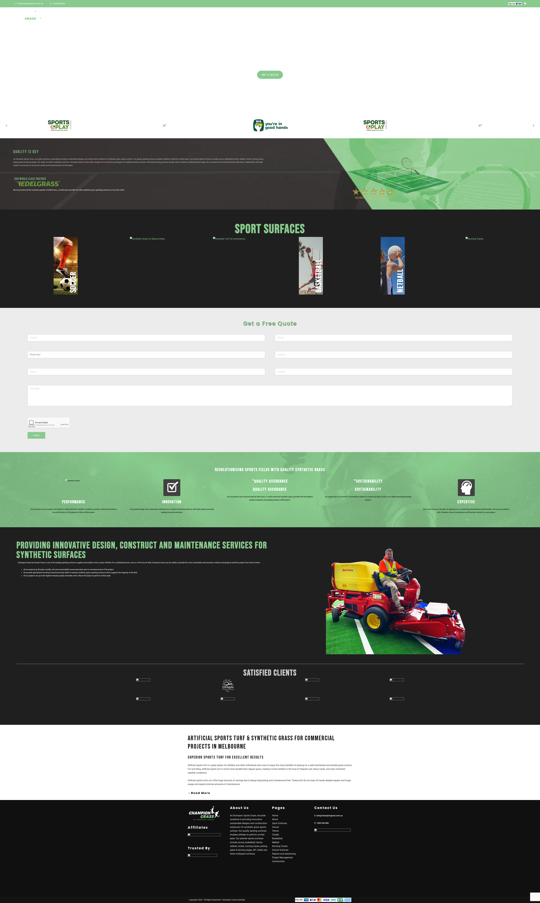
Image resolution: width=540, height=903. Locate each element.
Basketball (277, 838)
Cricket (275, 834)
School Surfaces (293, 16)
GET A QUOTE (270, 74)
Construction (278, 861)
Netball (275, 842)
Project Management (282, 857)
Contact (333, 16)
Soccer (275, 827)
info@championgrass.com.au (30, 3)
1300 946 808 (59, 3)
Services (314, 16)
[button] (6, 125)
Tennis (275, 831)
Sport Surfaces (265, 16)
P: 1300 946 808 (321, 823)
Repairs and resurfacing (284, 853)
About (245, 16)
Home (233, 16)
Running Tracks (280, 846)
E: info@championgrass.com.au (328, 815)
